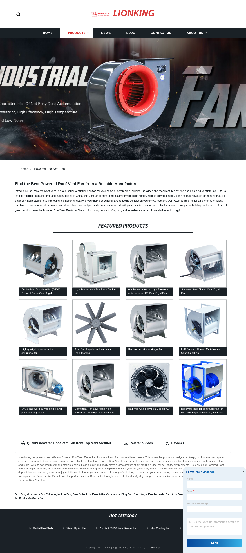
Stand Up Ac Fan (76, 528)
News (106, 33)
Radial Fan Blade (43, 528)
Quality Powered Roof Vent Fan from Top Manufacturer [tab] (69, 443)
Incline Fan (64, 494)
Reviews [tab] (177, 443)
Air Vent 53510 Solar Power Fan (118, 528)
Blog (130, 33)
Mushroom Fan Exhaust (41, 494)
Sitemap (155, 547)
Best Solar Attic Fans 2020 (89, 494)
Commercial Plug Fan (119, 494)
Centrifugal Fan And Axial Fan (152, 494)
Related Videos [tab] (141, 443)
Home (47, 33)
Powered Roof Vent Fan (49, 168)
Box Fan (20, 494)
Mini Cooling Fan (160, 528)
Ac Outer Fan (36, 498)
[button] (18, 14)
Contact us (161, 33)
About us (195, 33)
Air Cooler (21, 498)
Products (77, 33)
